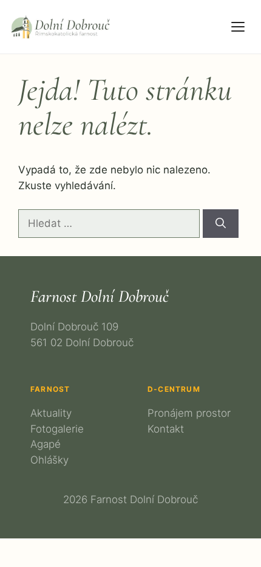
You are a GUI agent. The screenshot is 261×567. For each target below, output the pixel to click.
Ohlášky (49, 460)
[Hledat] (221, 223)
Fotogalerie (57, 429)
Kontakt (165, 429)
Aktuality (51, 413)
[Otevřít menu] (238, 26)
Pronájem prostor (189, 413)
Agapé (45, 444)
